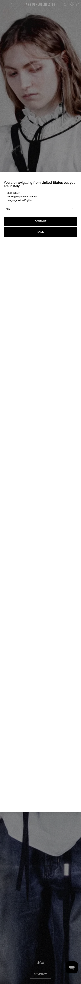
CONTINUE (41, 221)
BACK (40, 232)
